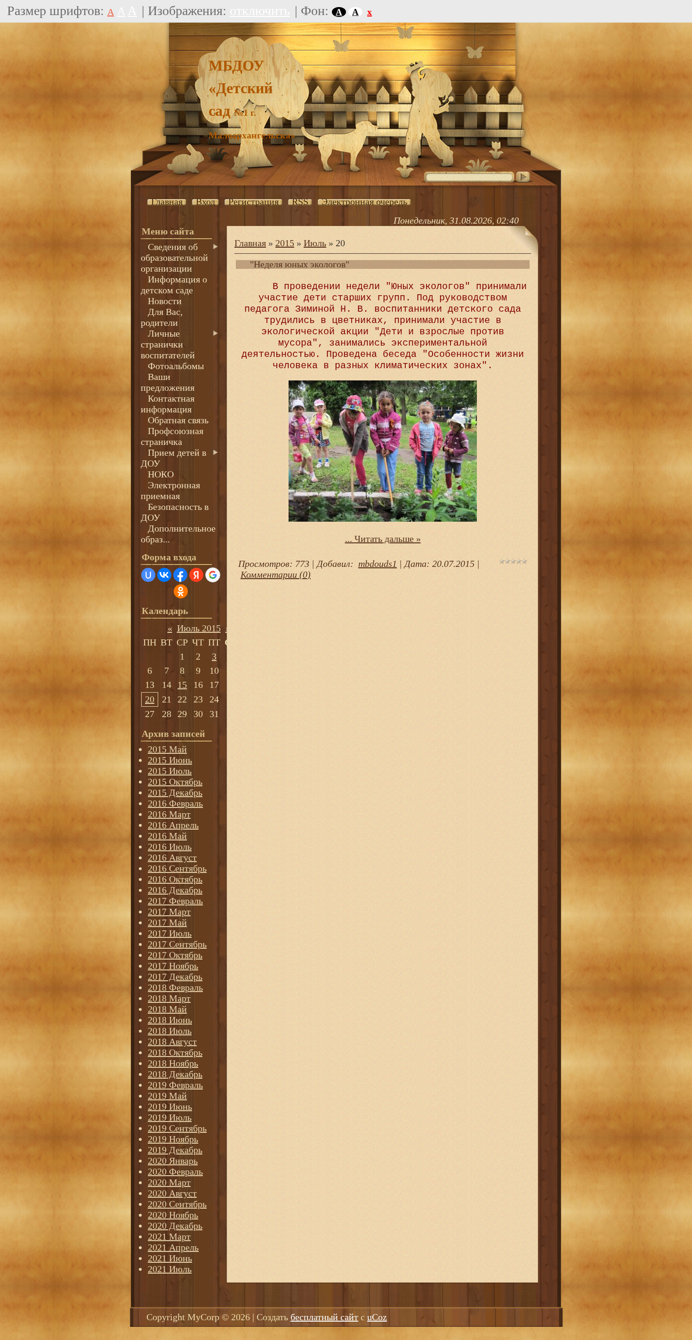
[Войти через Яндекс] (196, 575)
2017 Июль (170, 933)
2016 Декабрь (175, 890)
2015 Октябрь (175, 781)
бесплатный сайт (324, 1317)
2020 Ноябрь (173, 1215)
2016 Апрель (173, 825)
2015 (284, 243)
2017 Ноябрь (173, 966)
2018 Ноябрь (173, 1063)
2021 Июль (170, 1269)
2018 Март (169, 998)
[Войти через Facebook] (180, 575)
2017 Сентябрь (177, 944)
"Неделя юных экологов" (299, 264)
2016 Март (169, 814)
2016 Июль (170, 846)
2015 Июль (170, 771)
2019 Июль (170, 1117)
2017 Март (169, 911)
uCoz (377, 1317)
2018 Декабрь (175, 1074)
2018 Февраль (175, 987)
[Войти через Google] (212, 574)
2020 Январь (173, 1160)
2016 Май (167, 836)
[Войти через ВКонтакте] (164, 575)
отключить (260, 10)
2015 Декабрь (175, 792)
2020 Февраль (175, 1171)
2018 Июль (170, 1030)
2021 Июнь (170, 1258)
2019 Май (167, 1095)
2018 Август (172, 1041)
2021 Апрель (173, 1247)
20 (149, 699)
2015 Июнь (170, 760)
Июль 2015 (199, 628)
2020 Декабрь (175, 1225)
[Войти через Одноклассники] (181, 591)
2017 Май (167, 922)
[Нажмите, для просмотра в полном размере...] (383, 518)
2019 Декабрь (175, 1150)
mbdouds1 (377, 563)
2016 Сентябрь (177, 868)
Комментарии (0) (276, 574)
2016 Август (172, 857)
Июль (315, 243)
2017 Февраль (175, 901)
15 (182, 684)
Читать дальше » (387, 538)
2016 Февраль (175, 803)
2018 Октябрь (175, 1052)
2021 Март (169, 1236)
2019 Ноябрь (173, 1139)
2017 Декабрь (175, 976)
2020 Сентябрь (177, 1204)
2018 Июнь (170, 1020)
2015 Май (167, 749)
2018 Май (167, 1009)
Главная (250, 243)
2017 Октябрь (175, 955)
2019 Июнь (170, 1106)
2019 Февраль (175, 1085)
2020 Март (169, 1182)
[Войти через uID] (148, 575)
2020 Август (172, 1193)
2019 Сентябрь (177, 1128)
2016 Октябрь (175, 879)
